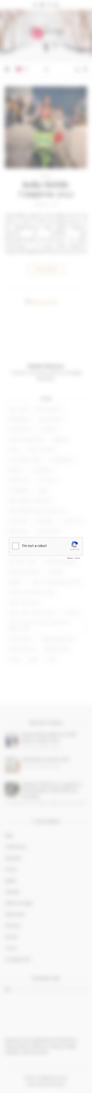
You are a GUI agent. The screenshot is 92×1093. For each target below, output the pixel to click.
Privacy (70, 558)
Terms (77, 558)
